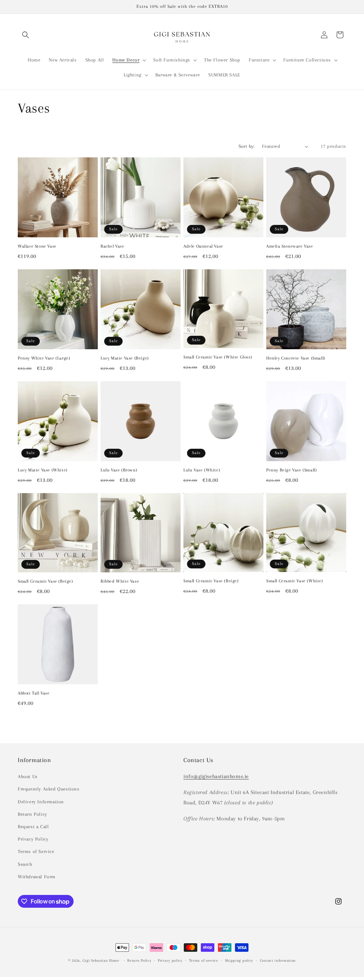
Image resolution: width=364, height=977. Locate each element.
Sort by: (247, 146)
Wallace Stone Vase (37, 246)
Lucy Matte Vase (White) (43, 470)
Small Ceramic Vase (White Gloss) (217, 357)
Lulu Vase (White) (201, 470)
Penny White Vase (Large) (44, 358)
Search (25, 864)
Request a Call (33, 826)
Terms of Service (36, 851)
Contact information (278, 960)
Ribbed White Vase (120, 581)
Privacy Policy (33, 839)
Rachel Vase (112, 246)
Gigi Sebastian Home (100, 960)
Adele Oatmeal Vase (203, 246)
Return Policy (32, 814)
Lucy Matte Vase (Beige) (125, 358)
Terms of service (203, 960)
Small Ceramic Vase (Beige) (45, 581)
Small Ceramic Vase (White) (294, 580)
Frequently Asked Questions (49, 789)
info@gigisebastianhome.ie (216, 776)
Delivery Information (41, 801)
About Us (28, 776)
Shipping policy (239, 960)
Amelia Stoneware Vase (289, 246)
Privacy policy (170, 960)
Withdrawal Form (36, 876)
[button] (25, 35)
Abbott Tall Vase (34, 693)
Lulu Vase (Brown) (119, 470)
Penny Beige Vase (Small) (291, 470)
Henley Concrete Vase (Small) (295, 358)
